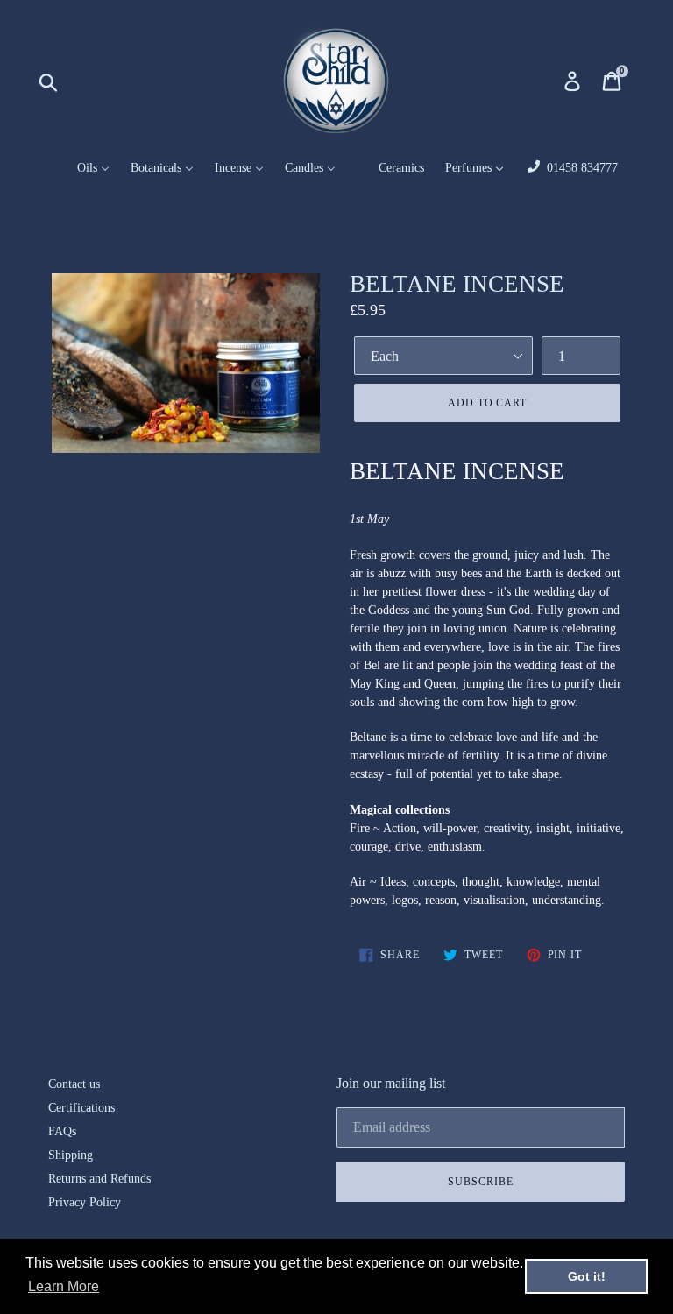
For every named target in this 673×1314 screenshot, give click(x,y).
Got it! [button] (587, 1276)
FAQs (62, 1131)
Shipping (70, 1155)
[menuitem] (82, 169)
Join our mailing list (390, 1083)
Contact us (74, 1084)
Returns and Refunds (99, 1178)
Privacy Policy (84, 1202)
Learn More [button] (63, 1286)
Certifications (81, 1107)
